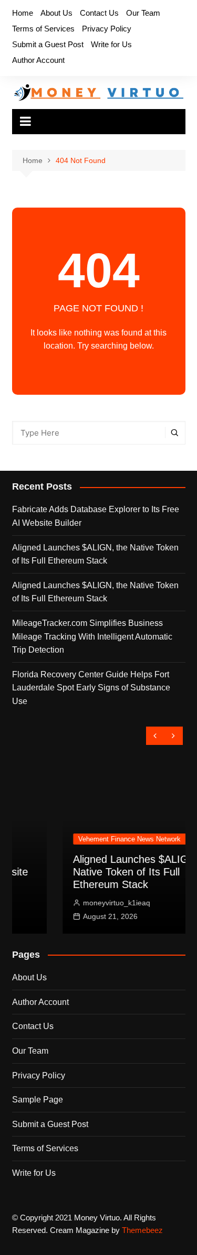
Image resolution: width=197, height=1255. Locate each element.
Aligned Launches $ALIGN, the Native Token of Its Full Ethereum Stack (95, 554)
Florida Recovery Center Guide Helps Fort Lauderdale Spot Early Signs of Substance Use (91, 688)
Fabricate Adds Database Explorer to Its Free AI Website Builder (95, 516)
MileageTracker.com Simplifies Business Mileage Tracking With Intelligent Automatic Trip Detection (92, 636)
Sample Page (37, 1099)
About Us (56, 12)
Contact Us (99, 12)
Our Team (143, 12)
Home (22, 12)
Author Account (38, 60)
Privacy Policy (106, 28)
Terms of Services (43, 28)
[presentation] (155, 736)
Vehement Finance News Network (95, 839)
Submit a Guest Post (48, 44)
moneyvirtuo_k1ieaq (82, 903)
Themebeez (142, 1230)
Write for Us (111, 44)
